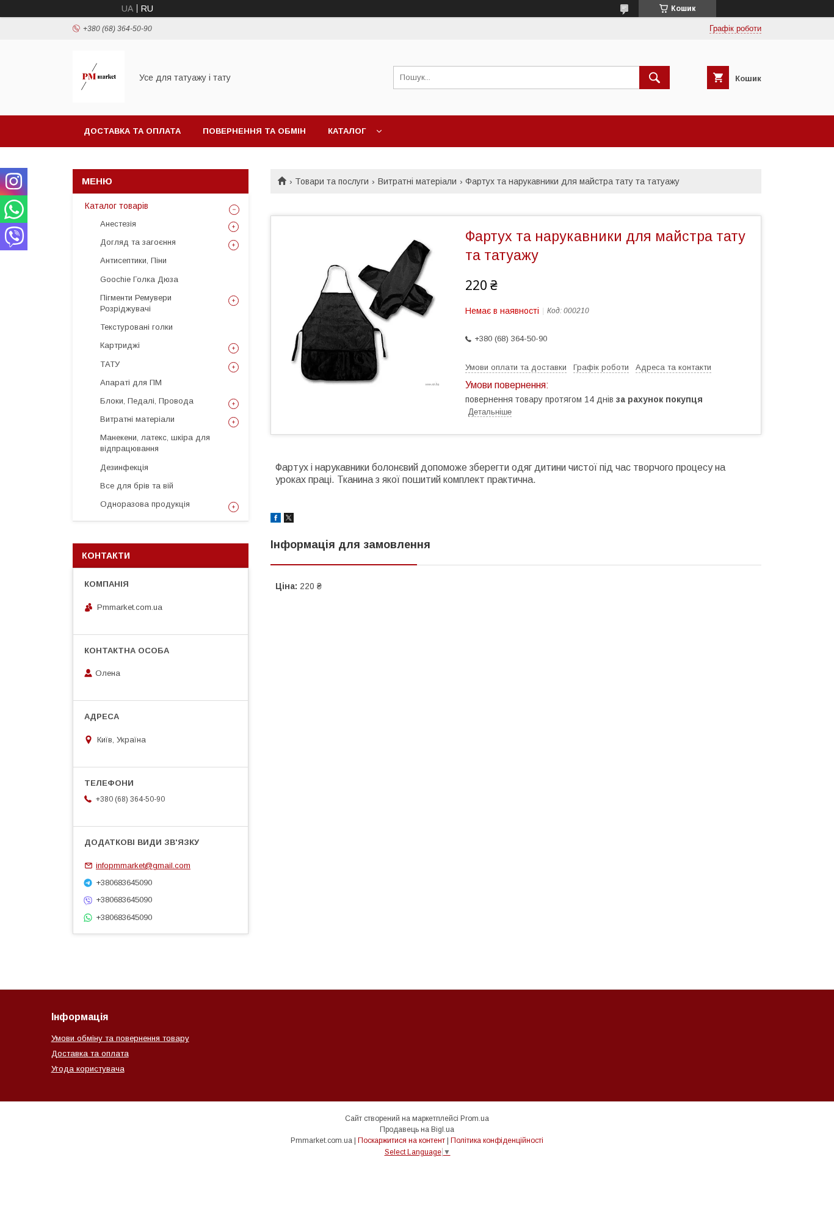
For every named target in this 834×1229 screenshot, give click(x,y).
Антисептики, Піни (133, 260)
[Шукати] (654, 77)
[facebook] (275, 519)
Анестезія (118, 223)
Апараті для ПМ (131, 382)
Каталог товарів (116, 206)
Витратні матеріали (417, 181)
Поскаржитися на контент (401, 1140)
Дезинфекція (124, 467)
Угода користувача (88, 1068)
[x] (289, 519)
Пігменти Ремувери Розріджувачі (136, 303)
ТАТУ (110, 364)
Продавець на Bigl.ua (417, 1129)
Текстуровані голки (136, 327)
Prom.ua (474, 1118)
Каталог (347, 131)
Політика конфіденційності (497, 1140)
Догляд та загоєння (138, 242)
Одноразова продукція (145, 504)
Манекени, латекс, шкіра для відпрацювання (155, 443)
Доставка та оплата (132, 131)
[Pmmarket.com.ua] (99, 99)
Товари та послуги (332, 181)
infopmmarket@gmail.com (143, 865)
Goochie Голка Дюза (139, 279)
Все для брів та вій (136, 485)
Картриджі (120, 345)
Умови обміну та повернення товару (120, 1038)
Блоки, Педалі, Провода (147, 400)
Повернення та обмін (254, 131)
